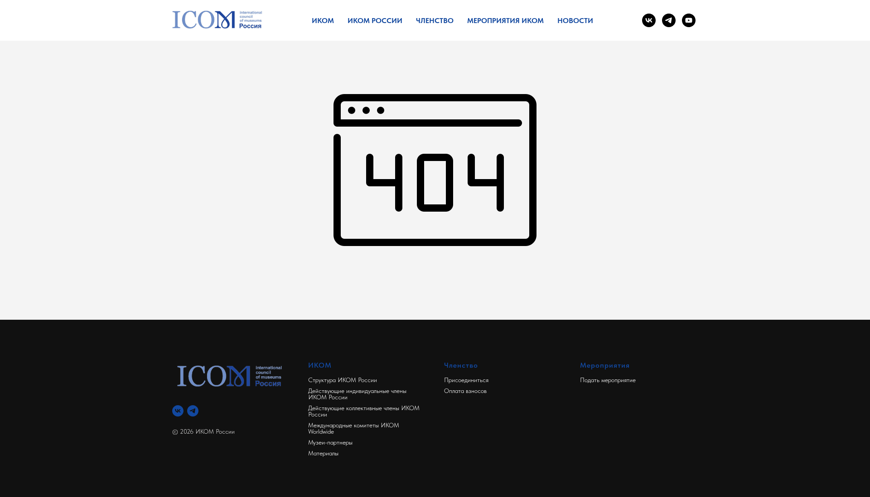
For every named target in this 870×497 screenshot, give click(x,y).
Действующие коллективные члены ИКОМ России (364, 411)
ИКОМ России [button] (375, 20)
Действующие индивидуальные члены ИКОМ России (357, 394)
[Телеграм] (192, 411)
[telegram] (669, 20)
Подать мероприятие (608, 379)
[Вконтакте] (178, 411)
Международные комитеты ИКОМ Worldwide (353, 428)
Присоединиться (466, 379)
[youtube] (689, 20)
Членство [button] (435, 20)
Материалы (323, 453)
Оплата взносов (465, 390)
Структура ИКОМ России (342, 379)
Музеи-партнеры (330, 442)
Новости (575, 20)
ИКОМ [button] (323, 20)
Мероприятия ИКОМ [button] (505, 20)
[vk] (649, 20)
